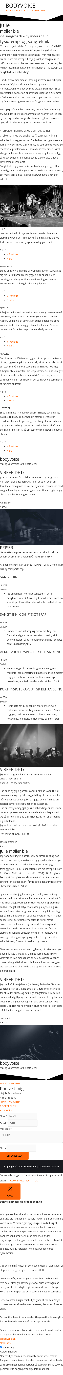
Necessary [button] (5, 1343)
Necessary (8, 1347)
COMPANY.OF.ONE (49, 1166)
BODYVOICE (20, 5)
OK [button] (36, 1180)
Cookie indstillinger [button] (20, 1180)
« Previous (12, 254)
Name (3, 1148)
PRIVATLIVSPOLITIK (10, 1083)
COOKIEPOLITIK (8, 1106)
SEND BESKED (14, 1155)
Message (6, 1128)
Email (4, 1123)
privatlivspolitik (7, 1338)
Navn (4, 1116)
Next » (10, 258)
